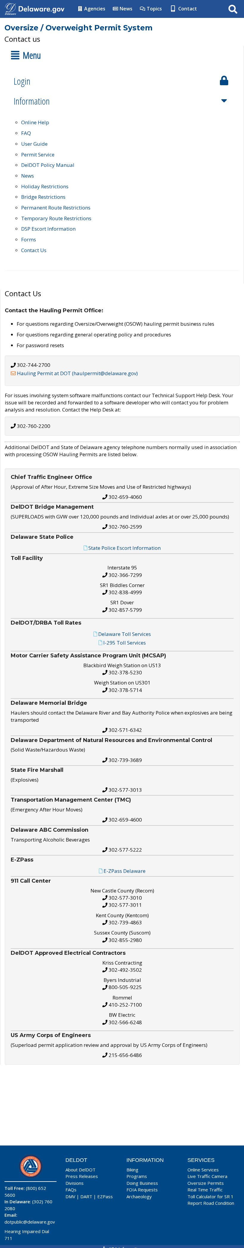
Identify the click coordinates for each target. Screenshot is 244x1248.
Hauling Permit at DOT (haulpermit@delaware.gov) (77, 373)
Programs (136, 1176)
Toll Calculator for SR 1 (210, 1196)
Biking (132, 1170)
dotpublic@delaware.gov (29, 1222)
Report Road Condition (210, 1203)
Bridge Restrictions (43, 196)
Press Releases (81, 1176)
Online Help (35, 122)
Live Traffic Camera (207, 1176)
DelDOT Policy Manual (47, 165)
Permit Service (37, 154)
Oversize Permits (205, 1183)
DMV (70, 1196)
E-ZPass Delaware (125, 870)
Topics (154, 8)
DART (86, 1196)
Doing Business (142, 1183)
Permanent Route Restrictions (55, 207)
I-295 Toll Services (124, 642)
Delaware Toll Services (124, 634)
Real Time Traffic (205, 1190)
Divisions (74, 1183)
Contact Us (33, 250)
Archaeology (139, 1196)
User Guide (34, 143)
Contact (187, 8)
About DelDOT (80, 1170)
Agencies (94, 8)
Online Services (203, 1170)
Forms (28, 239)
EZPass (105, 1196)
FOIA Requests (142, 1190)
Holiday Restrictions (44, 186)
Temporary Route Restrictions (56, 218)
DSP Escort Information (48, 228)
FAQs (70, 1190)
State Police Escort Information (124, 547)
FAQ (26, 133)
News (125, 8)
